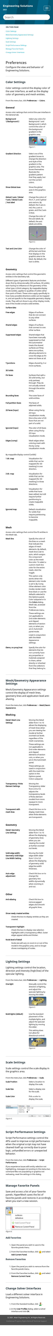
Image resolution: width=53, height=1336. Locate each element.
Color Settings (11, 31)
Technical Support (40, 1321)
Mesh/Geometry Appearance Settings (19, 35)
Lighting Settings (12, 38)
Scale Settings (11, 42)
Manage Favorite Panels (14, 49)
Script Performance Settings (16, 45)
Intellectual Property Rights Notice (19, 1321)
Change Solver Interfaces (15, 52)
